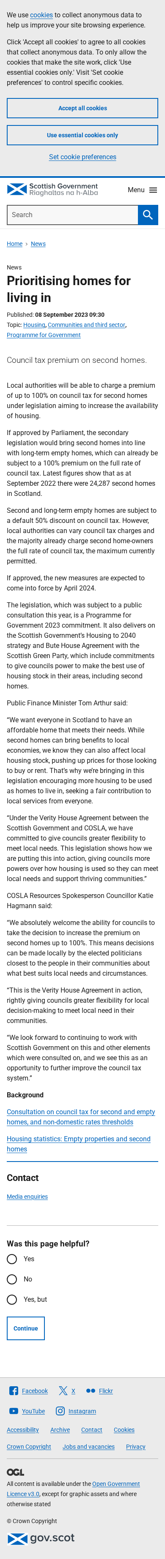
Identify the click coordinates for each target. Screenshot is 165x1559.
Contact (91, 1429)
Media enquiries (27, 1196)
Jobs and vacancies (89, 1446)
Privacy (136, 1446)
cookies (41, 15)
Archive (60, 1429)
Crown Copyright (29, 1446)
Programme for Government (44, 335)
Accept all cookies (82, 108)
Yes (29, 1259)
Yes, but (35, 1299)
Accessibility (23, 1429)
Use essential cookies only (82, 135)
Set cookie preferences (82, 157)
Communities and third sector (86, 324)
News (38, 243)
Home (14, 243)
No (28, 1279)
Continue (26, 1328)
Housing (34, 324)
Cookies (124, 1429)
